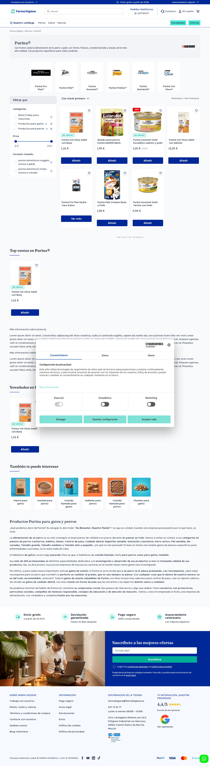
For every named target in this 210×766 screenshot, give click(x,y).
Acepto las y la (144, 667)
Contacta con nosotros (22, 2)
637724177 (143, 13)
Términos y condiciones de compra (30, 713)
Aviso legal (65, 707)
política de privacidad (162, 667)
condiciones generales (137, 667)
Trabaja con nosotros (22, 700)
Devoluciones (66, 713)
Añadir (76, 160)
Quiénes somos (18, 725)
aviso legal (131, 675)
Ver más (76, 218)
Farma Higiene (16, 31)
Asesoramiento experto (183, 2)
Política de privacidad (71, 731)
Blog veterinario (19, 731)
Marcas (28, 31)
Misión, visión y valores (23, 707)
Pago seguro (66, 700)
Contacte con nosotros (23, 719)
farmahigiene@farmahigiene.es (126, 700)
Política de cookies (70, 725)
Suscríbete (154, 659)
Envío (62, 719)
